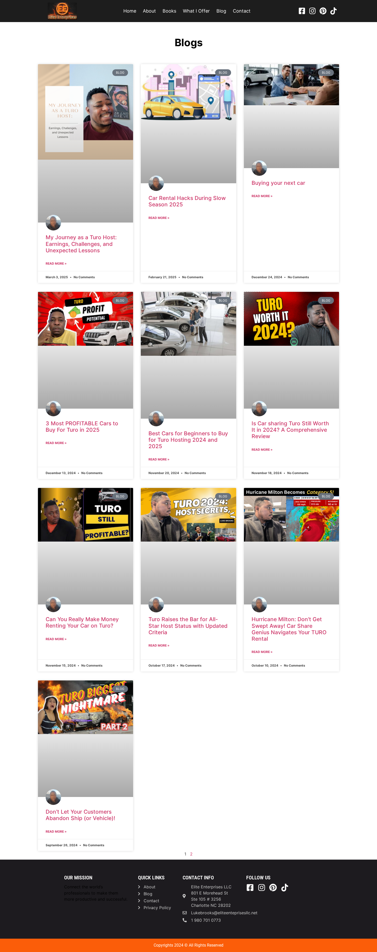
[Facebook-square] (301, 11)
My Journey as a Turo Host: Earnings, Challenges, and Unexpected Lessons (81, 243)
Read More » (56, 263)
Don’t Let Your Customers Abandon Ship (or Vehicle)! (80, 815)
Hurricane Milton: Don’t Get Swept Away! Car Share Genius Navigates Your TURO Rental (289, 629)
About (149, 11)
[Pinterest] (322, 11)
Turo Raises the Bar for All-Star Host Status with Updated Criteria (187, 625)
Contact (242, 11)
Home (129, 11)
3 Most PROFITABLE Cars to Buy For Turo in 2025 (82, 426)
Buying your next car (278, 183)
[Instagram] (312, 11)
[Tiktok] (333, 11)
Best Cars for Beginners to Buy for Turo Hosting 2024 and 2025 (188, 439)
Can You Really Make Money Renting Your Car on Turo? (82, 622)
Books (169, 11)
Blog (221, 11)
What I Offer (196, 11)
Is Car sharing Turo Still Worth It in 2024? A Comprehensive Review (290, 429)
